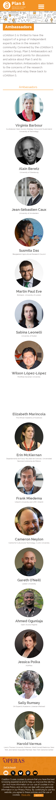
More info (25, 795)
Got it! (39, 795)
